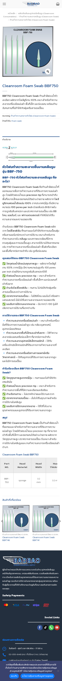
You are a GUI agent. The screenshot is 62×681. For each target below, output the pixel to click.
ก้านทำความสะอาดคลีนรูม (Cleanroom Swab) (39, 16)
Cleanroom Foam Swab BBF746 (13, 539)
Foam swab (17, 120)
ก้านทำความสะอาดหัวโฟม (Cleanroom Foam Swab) (32, 19)
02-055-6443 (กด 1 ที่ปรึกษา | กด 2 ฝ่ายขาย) (28, 654)
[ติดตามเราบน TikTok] (45, 627)
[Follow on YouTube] (57, 627)
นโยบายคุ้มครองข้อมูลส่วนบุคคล (37, 676)
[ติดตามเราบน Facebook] (39, 627)
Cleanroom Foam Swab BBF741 (44, 539)
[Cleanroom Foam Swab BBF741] (46, 518)
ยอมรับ (14, 676)
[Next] (59, 527)
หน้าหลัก (11, 13)
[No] (58, 671)
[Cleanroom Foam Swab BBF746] (15, 518)
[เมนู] (4, 4)
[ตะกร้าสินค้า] (58, 3)
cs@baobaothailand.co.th (21, 660)
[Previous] (2, 527)
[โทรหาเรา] (51, 627)
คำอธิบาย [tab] (6, 139)
